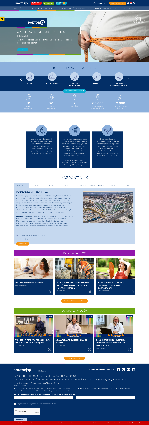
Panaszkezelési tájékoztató (107, 388)
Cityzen (36, 185)
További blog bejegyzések (74, 301)
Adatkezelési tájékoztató (70, 388)
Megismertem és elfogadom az (36, 404)
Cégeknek (119, 8)
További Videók (74, 358)
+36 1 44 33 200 (102, 3)
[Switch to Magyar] (131, 3)
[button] (2, 19)
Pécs (66, 185)
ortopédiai (66, 198)
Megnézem (22, 244)
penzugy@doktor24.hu (49, 383)
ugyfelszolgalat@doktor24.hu (110, 379)
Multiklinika (21, 185)
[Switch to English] (128, 3)
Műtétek (48, 8)
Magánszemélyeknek (102, 8)
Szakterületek (20, 8)
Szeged (113, 185)
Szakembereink (36, 8)
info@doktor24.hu (63, 379)
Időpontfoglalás (117, 3)
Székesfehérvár (97, 185)
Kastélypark (81, 185)
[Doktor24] (22, 370)
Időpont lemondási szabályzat (88, 388)
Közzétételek (67, 391)
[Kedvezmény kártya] (61, 3)
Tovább (22, 49)
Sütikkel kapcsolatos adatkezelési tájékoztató (29, 388)
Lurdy (51, 185)
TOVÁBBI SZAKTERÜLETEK (73, 91)
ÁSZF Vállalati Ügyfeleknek (53, 388)
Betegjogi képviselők (124, 388)
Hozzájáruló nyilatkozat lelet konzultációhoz (28, 391)
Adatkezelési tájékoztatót (46, 404)
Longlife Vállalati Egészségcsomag (70, 8)
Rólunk (130, 8)
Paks (128, 185)
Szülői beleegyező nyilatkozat (52, 391)
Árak (89, 8)
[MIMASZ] (39, 370)
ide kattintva (52, 226)
